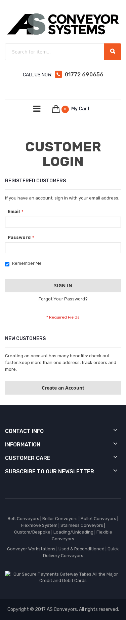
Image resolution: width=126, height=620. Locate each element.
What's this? (17, 269)
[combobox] (63, 51)
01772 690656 (84, 74)
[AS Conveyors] (63, 23)
